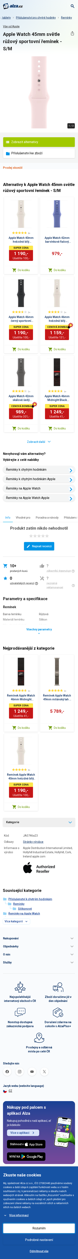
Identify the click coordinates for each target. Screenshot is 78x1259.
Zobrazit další (36, 441)
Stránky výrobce (33, 841)
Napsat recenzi (42, 546)
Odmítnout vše (39, 1251)
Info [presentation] (7, 517)
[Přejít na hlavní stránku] (13, 6)
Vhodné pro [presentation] (23, 517)
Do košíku (24, 270)
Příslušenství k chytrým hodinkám (30, 899)
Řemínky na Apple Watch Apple (27, 498)
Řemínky (66, 17)
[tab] (8, 517)
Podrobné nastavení (39, 1240)
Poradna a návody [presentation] (47, 517)
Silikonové (25, 908)
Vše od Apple (11, 26)
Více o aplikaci (19, 1132)
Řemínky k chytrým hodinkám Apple (30, 479)
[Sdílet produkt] (72, 33)
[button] (39, 938)
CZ (10, 1090)
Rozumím (39, 1228)
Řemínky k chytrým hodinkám (26, 469)
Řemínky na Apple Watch (23, 488)
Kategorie (12, 822)
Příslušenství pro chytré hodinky (36, 17)
